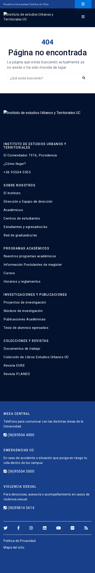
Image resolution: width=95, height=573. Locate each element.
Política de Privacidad (20, 541)
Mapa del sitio (14, 547)
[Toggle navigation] (83, 4)
